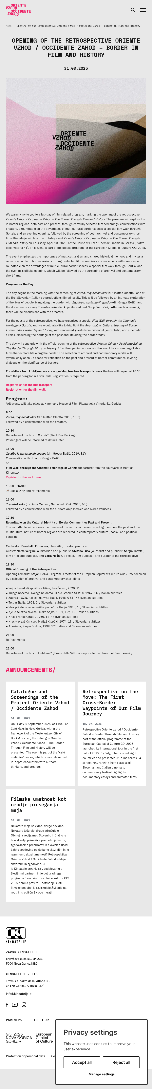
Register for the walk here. (24, 477)
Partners (14, 1019)
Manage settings (102, 1074)
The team (41, 1019)
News (8, 25)
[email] (18, 993)
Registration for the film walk (26, 389)
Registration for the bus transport (29, 384)
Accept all (82, 1062)
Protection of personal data (25, 1056)
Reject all (121, 1062)
